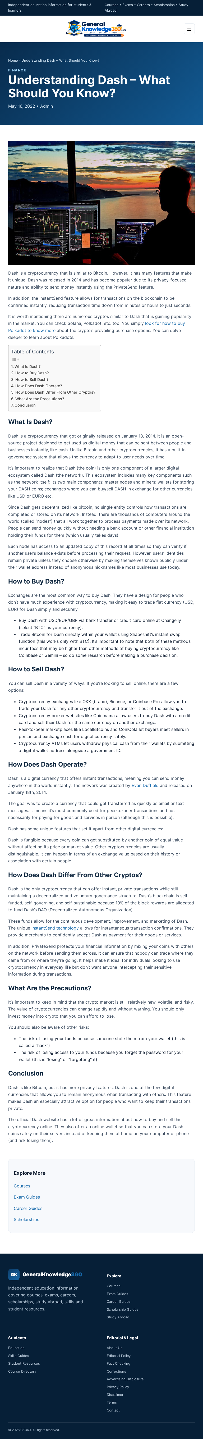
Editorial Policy (119, 1356)
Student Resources (24, 1363)
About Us (114, 1348)
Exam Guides (27, 1197)
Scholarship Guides (123, 1309)
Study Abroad (118, 1317)
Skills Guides (18, 1356)
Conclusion (25, 405)
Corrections (116, 1371)
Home (13, 60)
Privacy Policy (118, 1387)
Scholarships (26, 1219)
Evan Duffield (145, 785)
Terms (112, 1402)
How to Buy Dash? (32, 373)
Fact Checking (118, 1363)
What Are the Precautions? (39, 399)
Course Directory (22, 1371)
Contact (113, 1410)
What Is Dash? (28, 366)
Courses (22, 1185)
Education (16, 1348)
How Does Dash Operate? (38, 386)
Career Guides (28, 1208)
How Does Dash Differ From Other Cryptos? (55, 392)
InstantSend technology (55, 928)
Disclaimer (115, 1394)
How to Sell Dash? (32, 379)
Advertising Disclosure (125, 1379)
